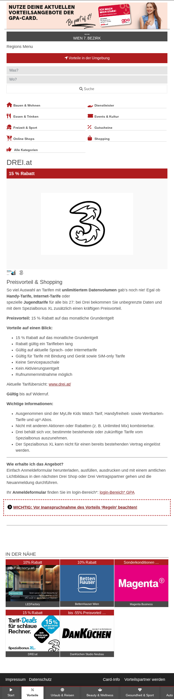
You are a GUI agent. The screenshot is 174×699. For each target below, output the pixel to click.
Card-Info (111, 679)
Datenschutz (40, 679)
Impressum (15, 679)
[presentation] (10, 223)
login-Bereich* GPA (117, 492)
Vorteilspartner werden (144, 679)
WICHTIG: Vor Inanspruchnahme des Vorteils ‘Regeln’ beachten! (75, 507)
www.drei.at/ (60, 384)
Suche (89, 89)
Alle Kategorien (26, 150)
